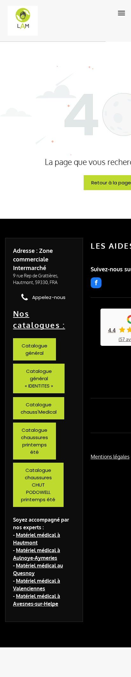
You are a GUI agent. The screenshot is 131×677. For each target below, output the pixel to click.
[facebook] (96, 283)
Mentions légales (110, 456)
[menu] (121, 13)
